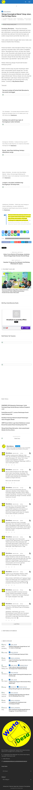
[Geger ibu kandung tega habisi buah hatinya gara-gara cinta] (5, 659)
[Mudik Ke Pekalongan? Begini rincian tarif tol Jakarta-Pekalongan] (5, 646)
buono (4, 19)
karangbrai (20, 18)
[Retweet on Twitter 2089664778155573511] (9, 620)
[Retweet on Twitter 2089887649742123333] (9, 585)
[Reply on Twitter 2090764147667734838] (6, 465)
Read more (14, 115)
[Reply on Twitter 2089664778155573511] (6, 620)
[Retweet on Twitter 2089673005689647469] (9, 599)
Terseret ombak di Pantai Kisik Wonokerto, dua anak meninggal (15, 91)
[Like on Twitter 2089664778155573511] (12, 620)
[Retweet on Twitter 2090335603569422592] (9, 483)
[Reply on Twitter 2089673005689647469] (6, 599)
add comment (21, 19)
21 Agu (21, 453)
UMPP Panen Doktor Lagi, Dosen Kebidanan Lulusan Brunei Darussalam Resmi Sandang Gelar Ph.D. (16, 423)
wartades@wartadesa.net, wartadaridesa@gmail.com (15, 761)
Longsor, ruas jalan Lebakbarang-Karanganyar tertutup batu (12, 183)
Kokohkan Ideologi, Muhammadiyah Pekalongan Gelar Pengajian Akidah (15, 418)
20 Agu (21, 469)
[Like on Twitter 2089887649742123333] (12, 585)
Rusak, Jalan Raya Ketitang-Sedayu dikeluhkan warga (13, 151)
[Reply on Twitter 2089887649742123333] (6, 585)
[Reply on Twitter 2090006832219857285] (6, 532)
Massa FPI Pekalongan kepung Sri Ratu (18, 654)
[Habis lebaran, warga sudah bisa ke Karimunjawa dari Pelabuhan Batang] (5, 666)
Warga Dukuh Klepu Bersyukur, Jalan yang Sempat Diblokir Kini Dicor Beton (15, 429)
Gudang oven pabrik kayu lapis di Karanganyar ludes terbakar (12, 121)
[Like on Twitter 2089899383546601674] (12, 567)
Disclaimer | (21, 786)
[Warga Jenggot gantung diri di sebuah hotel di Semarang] (5, 673)
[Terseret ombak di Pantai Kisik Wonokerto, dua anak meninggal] (15, 102)
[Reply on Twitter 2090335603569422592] (6, 483)
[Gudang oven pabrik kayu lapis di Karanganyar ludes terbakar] (15, 133)
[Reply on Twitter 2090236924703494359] (6, 499)
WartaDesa (9, 453)
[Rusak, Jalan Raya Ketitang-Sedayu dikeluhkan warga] (15, 165)
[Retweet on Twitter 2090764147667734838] (9, 465)
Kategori (4, 777)
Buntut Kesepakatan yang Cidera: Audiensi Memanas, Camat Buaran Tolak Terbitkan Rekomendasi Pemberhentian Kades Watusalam (15, 291)
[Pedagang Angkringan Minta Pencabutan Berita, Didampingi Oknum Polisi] (5, 694)
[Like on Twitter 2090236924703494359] (12, 499)
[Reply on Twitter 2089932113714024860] (6, 549)
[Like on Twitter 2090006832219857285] (12, 532)
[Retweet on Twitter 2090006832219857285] (9, 532)
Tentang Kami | (6, 786)
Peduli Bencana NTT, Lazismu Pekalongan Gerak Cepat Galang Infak (15, 413)
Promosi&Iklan (27, 786)
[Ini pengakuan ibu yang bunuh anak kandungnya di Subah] (5, 701)
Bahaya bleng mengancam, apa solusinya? (19, 688)
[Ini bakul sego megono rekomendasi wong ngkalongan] (5, 680)
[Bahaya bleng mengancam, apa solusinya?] (4, 687)
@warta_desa (15, 453)
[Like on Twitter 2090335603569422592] (12, 483)
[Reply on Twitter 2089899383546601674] (6, 567)
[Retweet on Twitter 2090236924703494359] (9, 499)
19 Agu (21, 504)
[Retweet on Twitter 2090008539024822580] (9, 516)
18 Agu (21, 589)
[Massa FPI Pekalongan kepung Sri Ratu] (4, 652)
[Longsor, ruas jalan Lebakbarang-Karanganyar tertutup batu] (15, 196)
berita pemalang (8, 18)
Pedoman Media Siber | (14, 786)
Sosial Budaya (27, 18)
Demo (15, 18)
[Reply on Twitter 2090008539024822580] (6, 516)
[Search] (25, 2)
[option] (16, 282)
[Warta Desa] (3, 1)
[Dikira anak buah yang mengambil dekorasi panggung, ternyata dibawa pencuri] (5, 708)
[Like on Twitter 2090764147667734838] (12, 465)
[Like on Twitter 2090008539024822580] (12, 516)
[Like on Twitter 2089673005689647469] (12, 599)
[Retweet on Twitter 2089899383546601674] (9, 567)
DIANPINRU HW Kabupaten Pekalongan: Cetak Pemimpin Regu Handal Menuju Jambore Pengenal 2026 (16, 407)
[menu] (29, 2)
